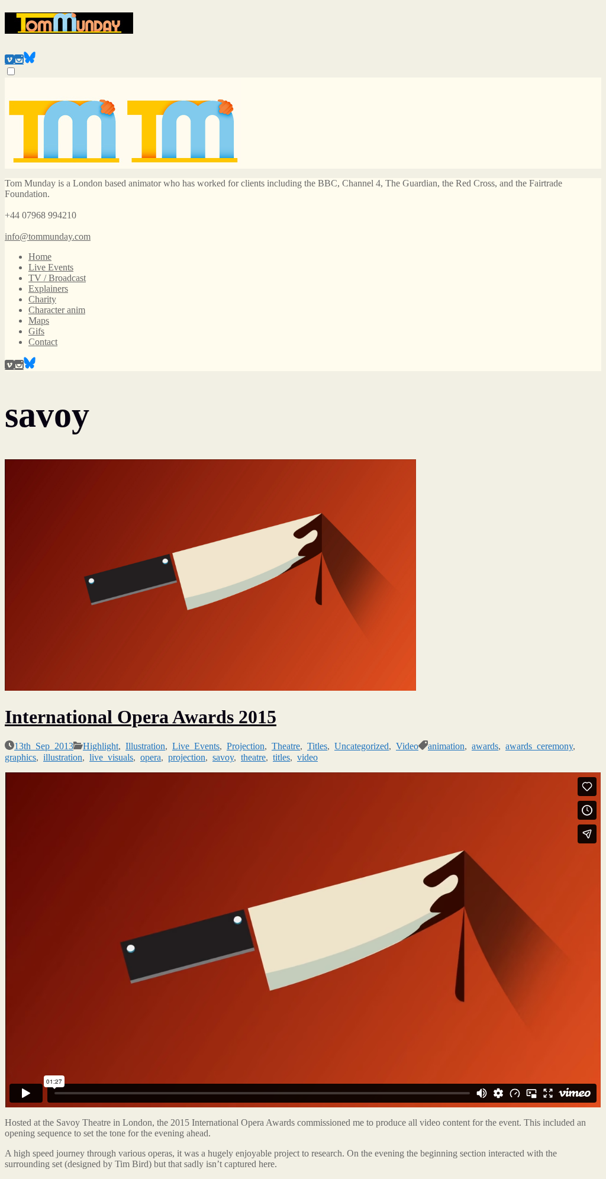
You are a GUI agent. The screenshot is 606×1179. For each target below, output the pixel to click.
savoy (223, 756)
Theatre (286, 745)
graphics (20, 756)
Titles (317, 745)
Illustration (145, 745)
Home (39, 257)
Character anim (56, 310)
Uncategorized (361, 745)
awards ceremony (539, 745)
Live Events (50, 267)
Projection (246, 745)
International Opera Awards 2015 (140, 716)
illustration (62, 756)
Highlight (100, 745)
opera (150, 756)
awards (485, 745)
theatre (253, 756)
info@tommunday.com (48, 236)
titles (281, 756)
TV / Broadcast (57, 278)
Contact (42, 342)
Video (407, 745)
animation (446, 745)
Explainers (48, 289)
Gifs (36, 331)
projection (186, 756)
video (307, 756)
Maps (38, 320)
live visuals (111, 756)
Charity (42, 299)
